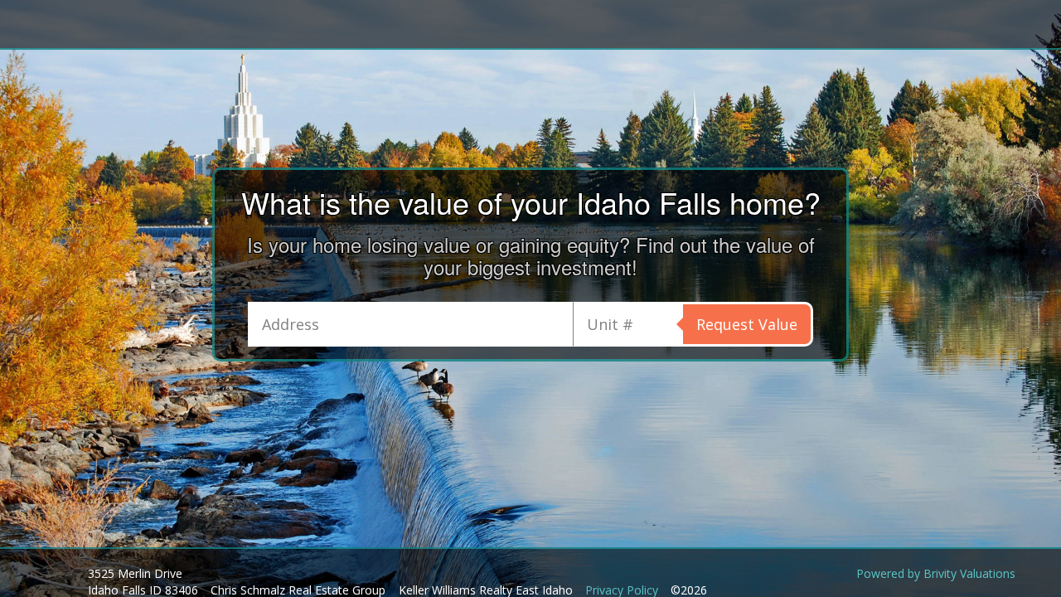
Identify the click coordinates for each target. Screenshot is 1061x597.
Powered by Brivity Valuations (935, 573)
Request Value (746, 324)
